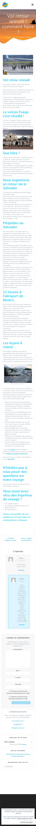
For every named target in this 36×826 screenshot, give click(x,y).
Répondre (21, 570)
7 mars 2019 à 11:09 (22, 581)
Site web (18, 684)
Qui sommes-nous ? (18, 721)
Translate (24, 744)
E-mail (18, 677)
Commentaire (18, 649)
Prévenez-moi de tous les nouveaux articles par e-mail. (18, 698)
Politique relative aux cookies (25, 818)
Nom (18, 671)
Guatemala (11, 459)
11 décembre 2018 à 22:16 (21, 560)
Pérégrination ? (18, 724)
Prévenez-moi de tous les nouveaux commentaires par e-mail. (18, 692)
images (12, 449)
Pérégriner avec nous (18, 728)
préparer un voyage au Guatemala (16, 453)
